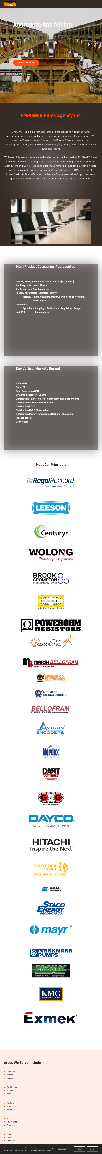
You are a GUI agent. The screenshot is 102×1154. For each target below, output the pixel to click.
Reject (79, 1149)
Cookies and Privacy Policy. (44, 1150)
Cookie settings (64, 1149)
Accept (92, 1149)
